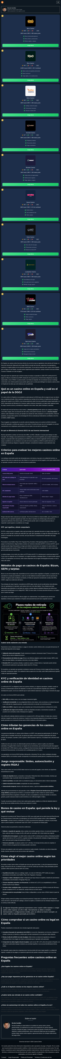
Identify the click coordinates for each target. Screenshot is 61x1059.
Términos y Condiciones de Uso (43, 1057)
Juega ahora (30, 45)
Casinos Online (38, 1041)
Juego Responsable (13, 1057)
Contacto (3, 1057)
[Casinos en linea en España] (2, 2)
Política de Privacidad (27, 1057)
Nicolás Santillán (11, 8)
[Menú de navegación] (58, 2)
